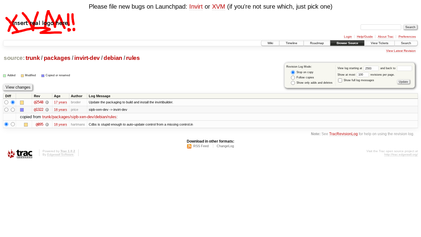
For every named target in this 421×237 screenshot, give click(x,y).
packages (57, 58)
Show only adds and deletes (314, 82)
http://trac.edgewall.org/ (401, 154)
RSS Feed (201, 146)
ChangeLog (225, 146)
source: (14, 58)
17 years (60, 102)
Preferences (407, 36)
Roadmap (317, 43)
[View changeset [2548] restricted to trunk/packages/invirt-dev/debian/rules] (47, 102)
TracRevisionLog (343, 134)
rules (133, 58)
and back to (388, 68)
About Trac (386, 36)
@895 (39, 124)
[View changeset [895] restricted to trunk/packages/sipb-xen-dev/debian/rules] (47, 124)
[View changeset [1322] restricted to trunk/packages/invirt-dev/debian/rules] (47, 109)
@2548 (38, 102)
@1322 (38, 109)
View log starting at (350, 68)
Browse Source (347, 43)
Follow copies (305, 77)
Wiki (270, 43)
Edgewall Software (60, 154)
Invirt (196, 6)
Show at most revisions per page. (366, 74)
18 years (60, 109)
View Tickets (379, 43)
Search (406, 43)
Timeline (291, 43)
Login (348, 36)
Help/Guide (365, 36)
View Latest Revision (401, 50)
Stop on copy (304, 72)
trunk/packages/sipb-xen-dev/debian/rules (79, 116)
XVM (218, 6)
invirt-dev (87, 58)
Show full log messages (358, 80)
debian (113, 58)
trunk (33, 58)
